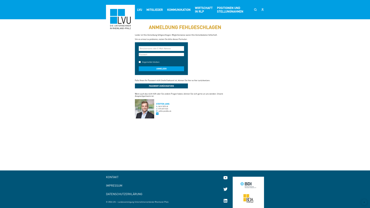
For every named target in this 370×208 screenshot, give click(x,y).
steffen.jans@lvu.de (164, 111)
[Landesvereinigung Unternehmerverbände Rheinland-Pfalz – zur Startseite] (120, 19)
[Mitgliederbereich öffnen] (262, 9)
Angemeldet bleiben (150, 62)
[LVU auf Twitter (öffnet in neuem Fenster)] (225, 189)
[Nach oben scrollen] (364, 202)
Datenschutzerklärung (124, 194)
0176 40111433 (163, 109)
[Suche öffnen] (255, 9)
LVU (139, 9)
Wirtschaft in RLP (204, 9)
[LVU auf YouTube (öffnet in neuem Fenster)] (225, 177)
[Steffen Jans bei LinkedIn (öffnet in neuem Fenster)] (157, 113)
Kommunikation (179, 9)
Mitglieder (154, 9)
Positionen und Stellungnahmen (230, 9)
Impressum (114, 185)
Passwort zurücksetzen (161, 86)
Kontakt (112, 177)
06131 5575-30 (163, 106)
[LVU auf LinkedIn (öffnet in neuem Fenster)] (225, 200)
